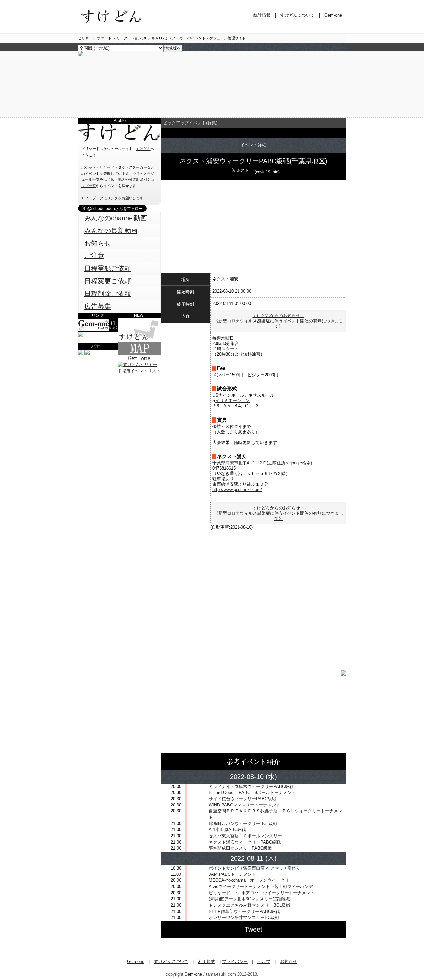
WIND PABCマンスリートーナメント (244, 805)
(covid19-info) (267, 172)
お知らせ (97, 243)
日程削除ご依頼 (107, 293)
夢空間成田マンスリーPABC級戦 (240, 848)
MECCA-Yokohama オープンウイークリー (251, 880)
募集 (211, 122)
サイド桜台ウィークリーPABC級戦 (242, 798)
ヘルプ (263, 961)
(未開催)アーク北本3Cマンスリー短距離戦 (249, 898)
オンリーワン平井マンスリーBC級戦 (244, 917)
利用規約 (206, 961)
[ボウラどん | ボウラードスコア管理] (80, 335)
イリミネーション (232, 400)
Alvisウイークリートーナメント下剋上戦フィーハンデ (261, 886)
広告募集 (97, 306)
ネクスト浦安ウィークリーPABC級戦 (235, 161)
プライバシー (235, 961)
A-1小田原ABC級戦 (227, 829)
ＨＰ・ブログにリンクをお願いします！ (114, 198)
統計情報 (262, 15)
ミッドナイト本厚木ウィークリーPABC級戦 (251, 786)
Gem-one (333, 15)
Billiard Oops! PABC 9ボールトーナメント (252, 792)
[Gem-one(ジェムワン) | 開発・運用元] (98, 330)
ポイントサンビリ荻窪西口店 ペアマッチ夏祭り (254, 868)
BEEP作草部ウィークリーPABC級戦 (244, 911)
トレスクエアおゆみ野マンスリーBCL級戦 (249, 905)
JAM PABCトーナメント (232, 874)
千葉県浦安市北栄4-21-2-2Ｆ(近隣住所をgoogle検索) (262, 462)
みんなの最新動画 (110, 230)
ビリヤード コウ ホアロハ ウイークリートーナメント (262, 892)
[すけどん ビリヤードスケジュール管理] (80, 54)
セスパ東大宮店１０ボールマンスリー (245, 835)
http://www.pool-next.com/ (237, 489)
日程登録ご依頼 (107, 268)
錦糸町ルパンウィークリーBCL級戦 (243, 823)
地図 (121, 179)
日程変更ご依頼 (107, 281)
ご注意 (94, 255)
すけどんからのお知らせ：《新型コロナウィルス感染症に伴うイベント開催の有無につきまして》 (278, 321)
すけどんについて (297, 15)
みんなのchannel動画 (115, 218)
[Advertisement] (119, 415)
